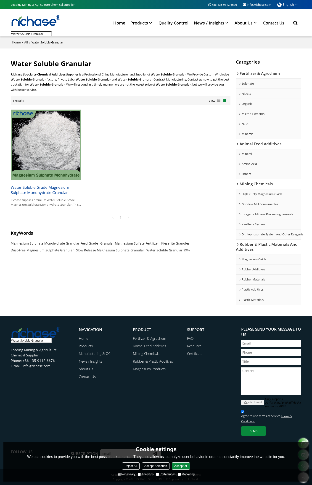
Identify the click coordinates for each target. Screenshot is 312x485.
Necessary (128, 474)
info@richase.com (259, 5)
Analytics (147, 474)
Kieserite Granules (175, 243)
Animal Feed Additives (149, 346)
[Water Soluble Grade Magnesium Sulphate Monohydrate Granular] (46, 145)
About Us (244, 23)
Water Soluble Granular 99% (168, 250)
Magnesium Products (149, 368)
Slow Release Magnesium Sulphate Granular (110, 250)
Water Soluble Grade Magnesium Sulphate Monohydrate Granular (40, 190)
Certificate (194, 353)
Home (119, 23)
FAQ (190, 338)
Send (253, 431)
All (26, 42)
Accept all (181, 466)
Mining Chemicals (146, 353)
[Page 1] (112, 217)
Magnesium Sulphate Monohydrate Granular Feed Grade (54, 243)
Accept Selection (155, 466)
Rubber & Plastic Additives (153, 361)
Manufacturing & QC (94, 353)
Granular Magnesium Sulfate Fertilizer (129, 243)
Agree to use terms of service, (266, 418)
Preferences (168, 474)
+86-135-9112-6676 (224, 5)
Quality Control (173, 23)
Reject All (130, 466)
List (219, 100)
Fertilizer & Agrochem (149, 338)
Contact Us (273, 23)
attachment (255, 402)
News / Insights (209, 23)
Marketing (188, 474)
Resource (194, 346)
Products (139, 23)
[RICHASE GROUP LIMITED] (36, 20)
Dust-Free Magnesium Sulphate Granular (42, 250)
